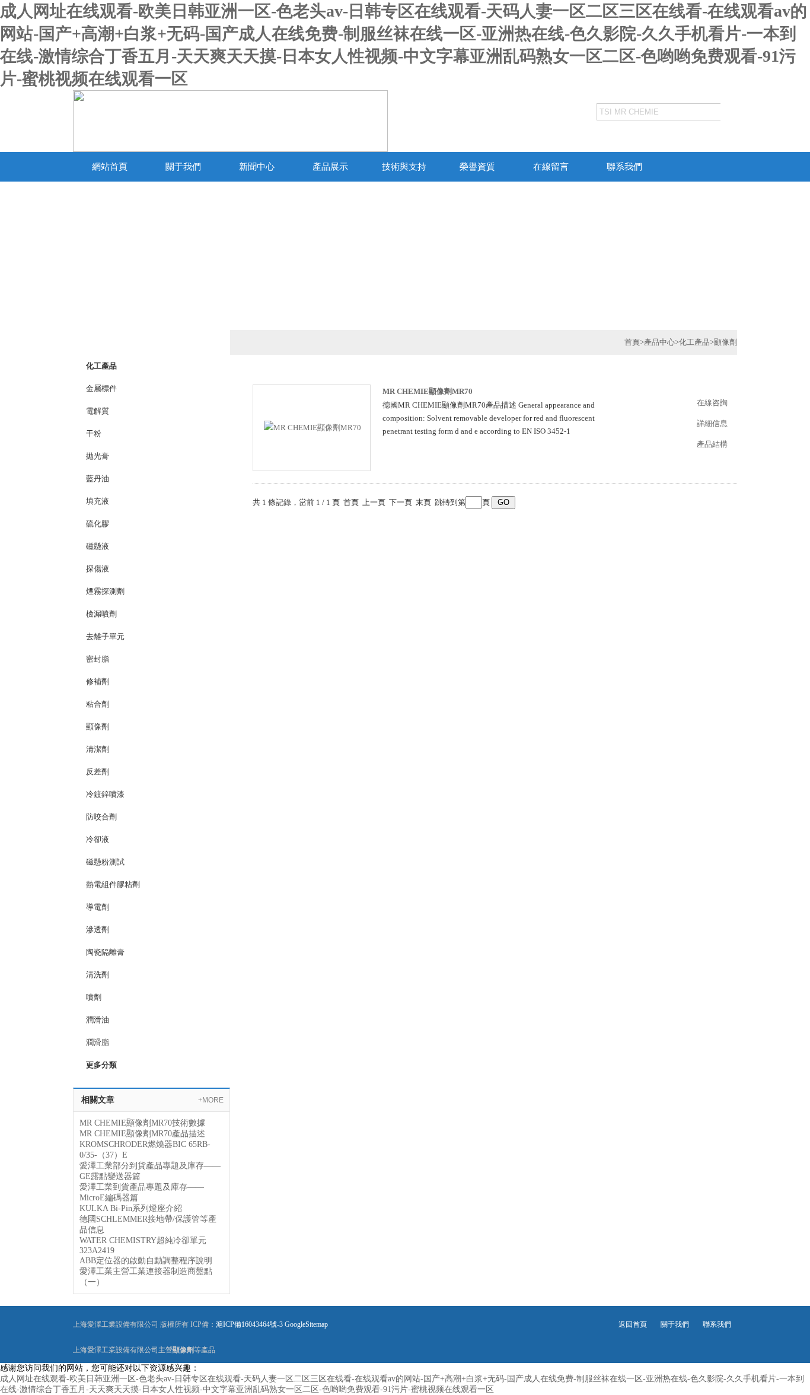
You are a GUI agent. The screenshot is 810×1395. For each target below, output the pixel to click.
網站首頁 (109, 166)
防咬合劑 (101, 816)
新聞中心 (257, 166)
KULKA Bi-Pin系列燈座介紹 (130, 1208)
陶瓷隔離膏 (105, 952)
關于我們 (183, 166)
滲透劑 (97, 929)
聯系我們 (624, 166)
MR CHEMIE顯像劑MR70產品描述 (142, 1133)
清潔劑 (97, 749)
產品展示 (330, 166)
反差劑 (97, 771)
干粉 (93, 433)
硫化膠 (97, 523)
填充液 (97, 501)
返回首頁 (632, 1324)
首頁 (632, 342)
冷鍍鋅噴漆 (105, 794)
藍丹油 (97, 478)
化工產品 (694, 342)
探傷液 (97, 568)
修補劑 (97, 681)
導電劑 (97, 907)
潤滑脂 (97, 1042)
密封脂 (97, 658)
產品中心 (659, 342)
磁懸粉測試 (105, 861)
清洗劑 (97, 974)
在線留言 (551, 166)
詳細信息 (712, 423)
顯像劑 (97, 726)
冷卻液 (97, 839)
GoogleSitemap (306, 1324)
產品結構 (712, 444)
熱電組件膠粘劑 (113, 884)
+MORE (211, 1100)
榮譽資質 (477, 166)
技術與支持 (404, 166)
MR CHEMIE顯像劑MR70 (427, 391)
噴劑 (93, 997)
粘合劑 (97, 704)
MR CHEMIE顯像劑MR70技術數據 (142, 1122)
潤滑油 (97, 1019)
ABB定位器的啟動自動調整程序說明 (145, 1260)
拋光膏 (97, 456)
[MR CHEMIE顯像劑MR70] (312, 426)
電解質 (97, 410)
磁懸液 (97, 546)
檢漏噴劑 (101, 613)
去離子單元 (105, 636)
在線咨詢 (712, 402)
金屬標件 (101, 388)
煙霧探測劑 (105, 591)
